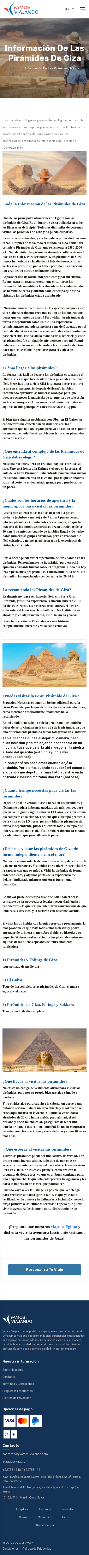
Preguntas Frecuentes (17, 1391)
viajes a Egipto (64, 1226)
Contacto (9, 1377)
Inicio (13, 68)
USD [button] (68, 9)
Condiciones (10, 1548)
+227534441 (32, 1470)
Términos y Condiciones (18, 1384)
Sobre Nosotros (12, 1370)
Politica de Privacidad (16, 1398)
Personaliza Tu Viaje (44, 1269)
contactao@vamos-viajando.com (25, 1454)
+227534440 (11, 1470)
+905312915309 (13, 1462)
